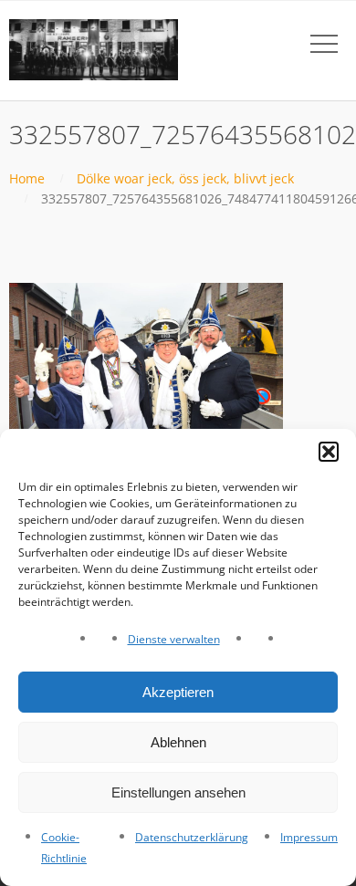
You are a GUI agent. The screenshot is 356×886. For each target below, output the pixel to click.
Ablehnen (178, 742)
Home (27, 178)
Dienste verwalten (174, 639)
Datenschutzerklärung (191, 837)
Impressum (309, 837)
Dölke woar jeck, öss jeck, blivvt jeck (185, 178)
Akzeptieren (178, 692)
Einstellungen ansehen (178, 792)
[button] (328, 452)
